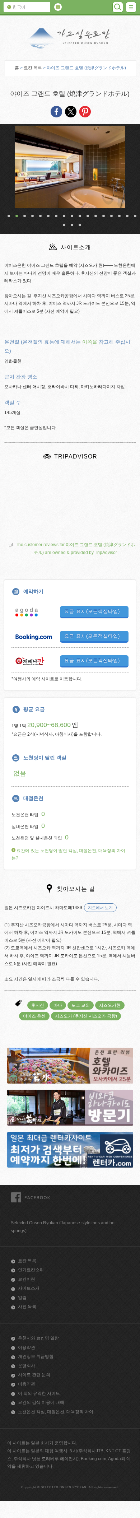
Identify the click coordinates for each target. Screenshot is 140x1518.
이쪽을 (89, 342)
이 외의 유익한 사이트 (39, 1393)
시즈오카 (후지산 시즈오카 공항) (86, 1016)
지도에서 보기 (100, 907)
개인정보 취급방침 (35, 1356)
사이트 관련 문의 (34, 1374)
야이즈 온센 (34, 1016)
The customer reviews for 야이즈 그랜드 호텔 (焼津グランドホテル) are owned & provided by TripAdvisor (75, 548)
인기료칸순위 (31, 1269)
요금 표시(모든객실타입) (92, 611)
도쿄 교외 (80, 1005)
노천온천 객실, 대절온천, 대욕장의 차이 (55, 1411)
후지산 (37, 1005)
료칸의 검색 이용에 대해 (41, 1402)
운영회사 (26, 1365)
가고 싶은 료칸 (70, 38)
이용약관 (26, 1347)
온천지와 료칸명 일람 (38, 1338)
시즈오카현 (110, 1005)
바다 (57, 1005)
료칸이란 (26, 1279)
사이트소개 (28, 1288)
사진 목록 (27, 1306)
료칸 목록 (33, 67)
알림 (22, 1297)
